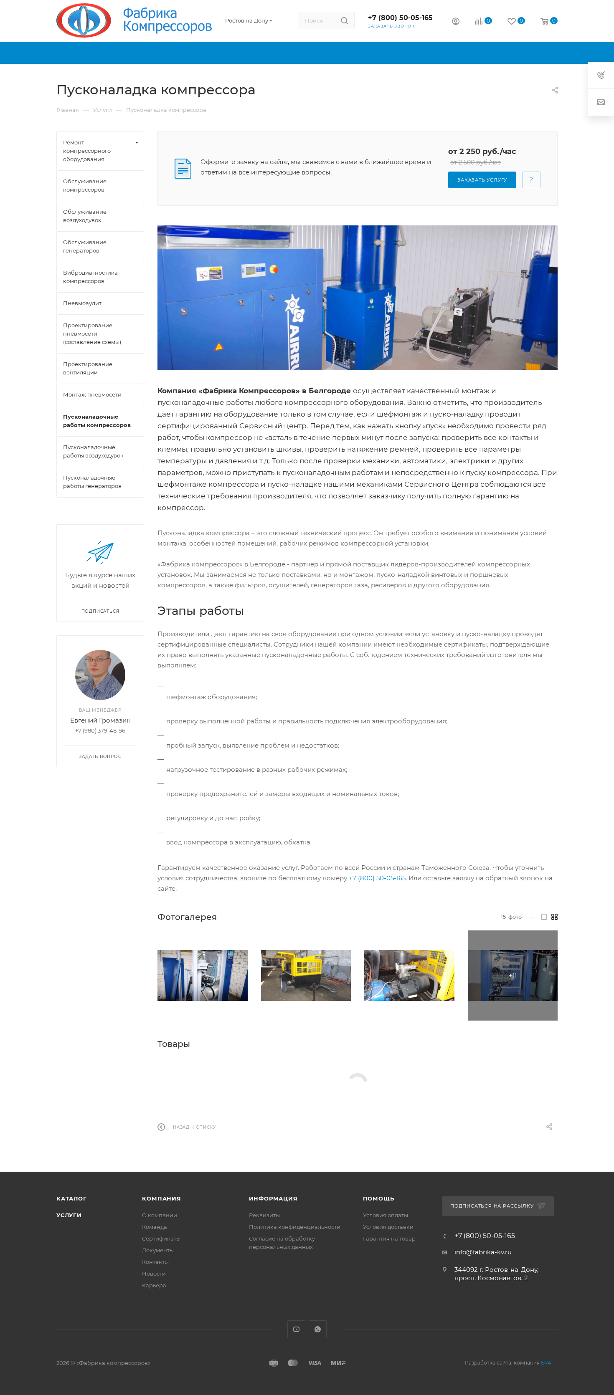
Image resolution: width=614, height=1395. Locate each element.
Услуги (69, 1215)
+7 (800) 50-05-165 (400, 18)
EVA (546, 1363)
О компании (159, 1215)
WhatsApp (318, 1329)
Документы (158, 1250)
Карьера (154, 1285)
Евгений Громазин (100, 720)
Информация (273, 1198)
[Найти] (344, 20)
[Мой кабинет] (455, 22)
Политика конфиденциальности (294, 1226)
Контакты (155, 1262)
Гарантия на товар (389, 1238)
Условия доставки (388, 1226)
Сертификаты (161, 1238)
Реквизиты (264, 1215)
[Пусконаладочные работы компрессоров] (357, 297)
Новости (154, 1273)
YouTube (296, 1329)
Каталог (71, 1198)
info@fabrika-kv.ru (483, 1252)
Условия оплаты (385, 1215)
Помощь (378, 1198)
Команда (154, 1226)
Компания (161, 1198)
